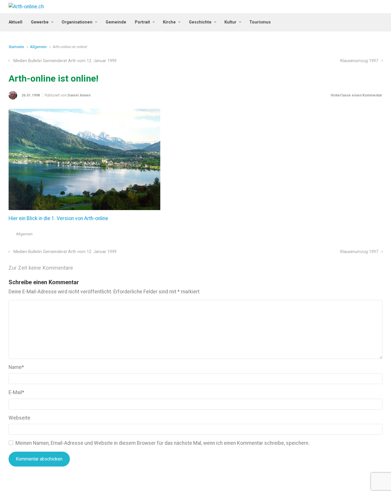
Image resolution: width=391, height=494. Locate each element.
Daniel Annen (79, 95)
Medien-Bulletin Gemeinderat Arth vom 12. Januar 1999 (64, 60)
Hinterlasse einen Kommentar (356, 95)
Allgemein (38, 47)
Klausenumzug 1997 (359, 60)
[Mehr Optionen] (379, 235)
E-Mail (16, 392)
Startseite (16, 47)
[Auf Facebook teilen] (355, 235)
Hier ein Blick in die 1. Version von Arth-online (58, 218)
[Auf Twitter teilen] (347, 235)
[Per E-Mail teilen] (372, 235)
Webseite (19, 418)
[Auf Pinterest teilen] (363, 235)
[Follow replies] (80, 268)
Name (16, 367)
